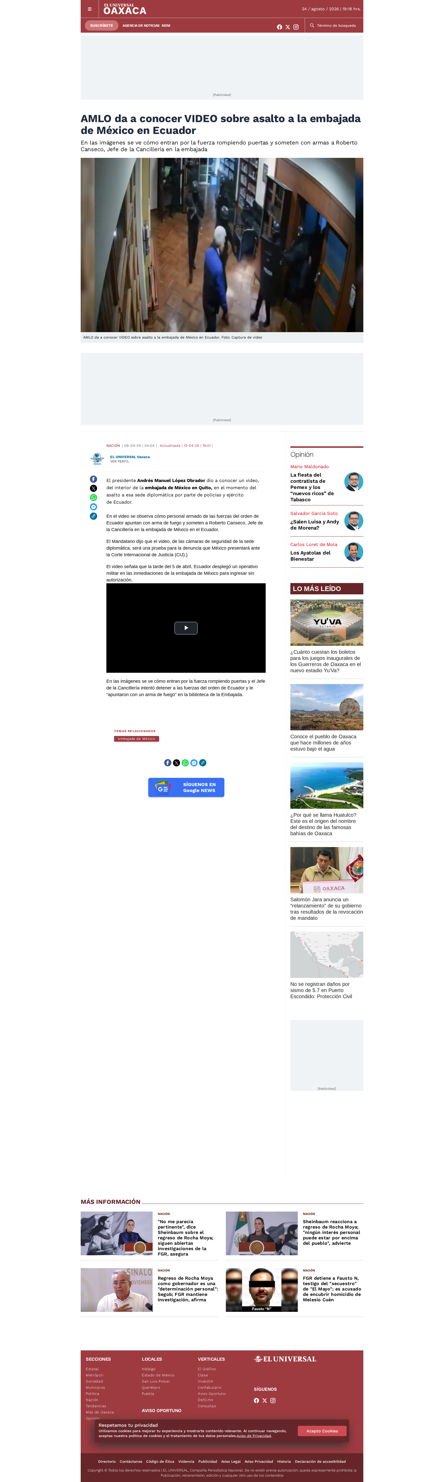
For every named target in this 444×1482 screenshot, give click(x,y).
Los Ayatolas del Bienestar (310, 556)
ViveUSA (205, 1381)
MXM (166, 25)
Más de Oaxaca (100, 1412)
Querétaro (151, 1387)
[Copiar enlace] (93, 516)
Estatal (92, 1369)
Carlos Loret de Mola (313, 544)
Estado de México (158, 1375)
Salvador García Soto (314, 513)
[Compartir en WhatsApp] (93, 497)
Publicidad (207, 1461)
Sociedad (94, 1381)
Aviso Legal (230, 1461)
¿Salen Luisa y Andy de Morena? (314, 525)
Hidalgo (149, 1369)
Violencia (186, 1461)
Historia (284, 1461)
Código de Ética (160, 1461)
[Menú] (90, 9)
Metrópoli (94, 1375)
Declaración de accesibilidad (320, 1461)
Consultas (207, 1406)
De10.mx (205, 1400)
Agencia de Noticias (141, 25)
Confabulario (209, 1387)
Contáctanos (131, 1461)
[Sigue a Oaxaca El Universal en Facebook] (281, 27)
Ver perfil (119, 461)
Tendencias (96, 1406)
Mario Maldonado (309, 466)
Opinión (301, 454)
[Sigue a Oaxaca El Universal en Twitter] (289, 27)
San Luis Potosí (156, 1381)
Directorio (107, 1461)
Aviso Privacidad (259, 1461)
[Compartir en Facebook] (93, 479)
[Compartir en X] (93, 488)
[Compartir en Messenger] (93, 507)
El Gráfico (207, 1369)
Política (92, 1394)
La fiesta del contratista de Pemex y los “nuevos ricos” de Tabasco (312, 487)
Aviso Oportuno (212, 1394)
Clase (203, 1375)
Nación (113, 445)
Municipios (95, 1387)
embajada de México (136, 739)
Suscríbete (101, 25)
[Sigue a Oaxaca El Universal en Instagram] (297, 27)
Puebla (148, 1394)
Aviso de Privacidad (254, 1436)
